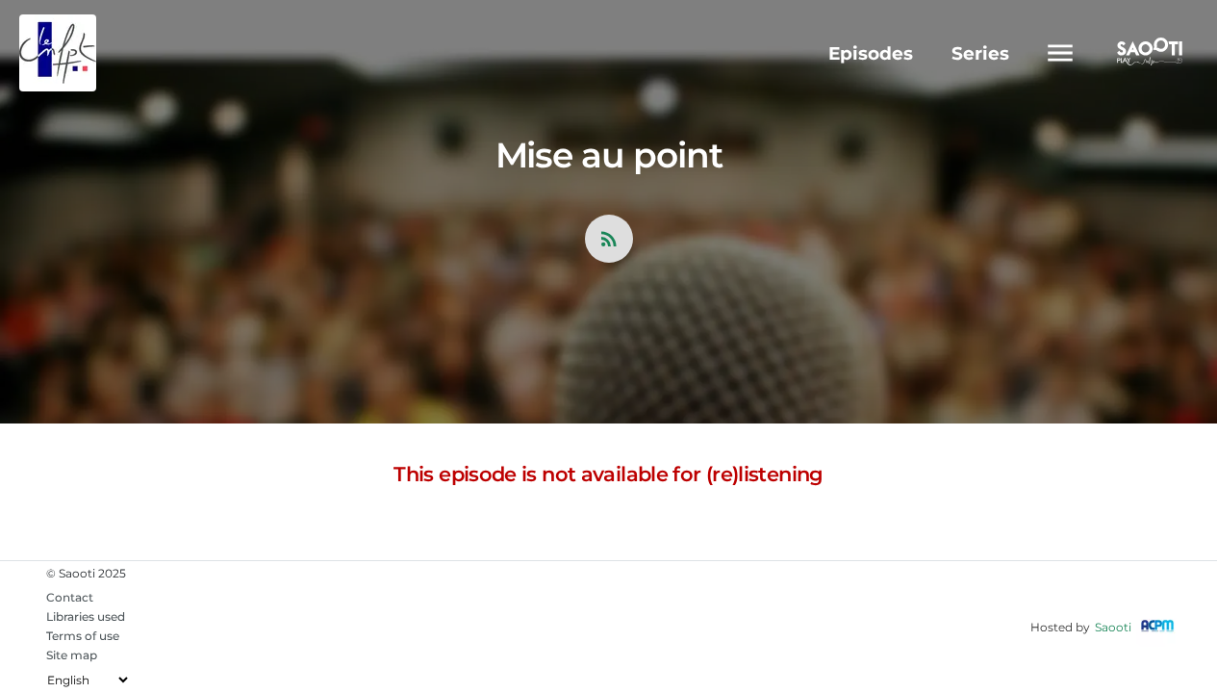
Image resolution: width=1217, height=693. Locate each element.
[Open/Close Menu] (1060, 53)
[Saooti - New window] (1145, 53)
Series (980, 53)
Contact (69, 597)
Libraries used (85, 616)
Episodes (870, 53)
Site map (71, 655)
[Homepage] (117, 53)
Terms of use (82, 636)
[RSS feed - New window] (609, 239)
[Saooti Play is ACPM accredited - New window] (1157, 627)
